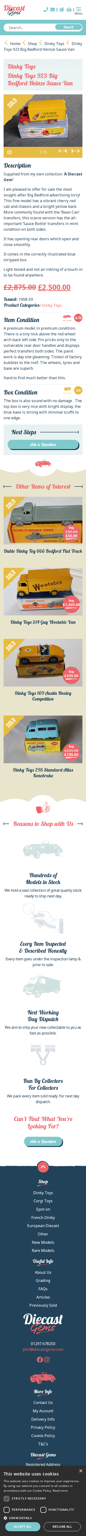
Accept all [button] (23, 1527)
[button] (43, 1518)
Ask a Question (43, 444)
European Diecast (43, 1225)
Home (15, 43)
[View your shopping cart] (69, 9)
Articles (43, 1297)
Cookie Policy (43, 1435)
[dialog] (43, 1501)
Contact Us (43, 1402)
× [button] (80, 1471)
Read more (60, 1491)
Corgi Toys (43, 1200)
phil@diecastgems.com (43, 1349)
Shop (32, 43)
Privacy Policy (43, 1427)
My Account (43, 1410)
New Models (43, 1242)
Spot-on (43, 1209)
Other (43, 1234)
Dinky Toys (54, 43)
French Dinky (43, 1217)
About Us (43, 1272)
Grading (43, 1280)
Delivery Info (43, 1419)
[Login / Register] (61, 9)
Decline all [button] (62, 1527)
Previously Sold (43, 1305)
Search (69, 27)
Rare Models (43, 1250)
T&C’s (43, 1444)
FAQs (43, 1288)
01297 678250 (43, 1343)
